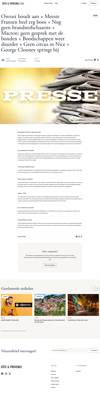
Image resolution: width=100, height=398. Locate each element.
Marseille (78, 371)
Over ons (53, 374)
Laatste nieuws (55, 384)
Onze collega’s (55, 377)
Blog (56, 3)
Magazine (93, 3)
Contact (53, 387)
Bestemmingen (48, 3)
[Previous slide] (93, 289)
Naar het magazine (50, 265)
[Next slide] (97, 289)
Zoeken (84, 3)
